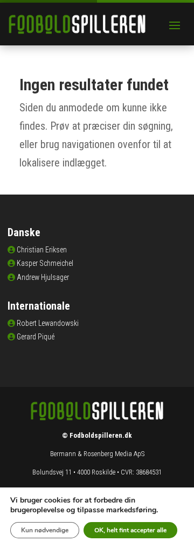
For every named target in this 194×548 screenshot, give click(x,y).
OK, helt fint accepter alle (130, 530)
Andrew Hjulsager (43, 277)
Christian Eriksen (42, 249)
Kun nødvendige (44, 530)
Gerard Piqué (35, 336)
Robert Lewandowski (48, 323)
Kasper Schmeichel (45, 263)
